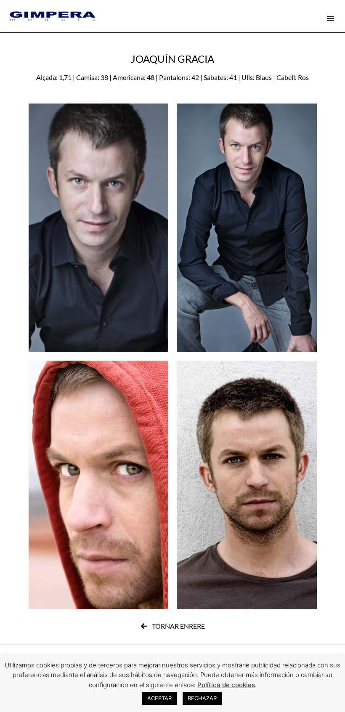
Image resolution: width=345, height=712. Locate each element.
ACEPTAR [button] (159, 698)
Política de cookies (226, 685)
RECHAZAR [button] (202, 698)
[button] (331, 18)
